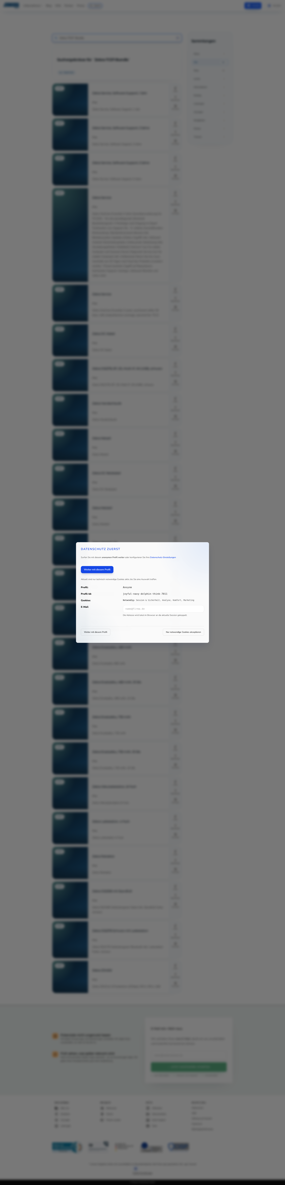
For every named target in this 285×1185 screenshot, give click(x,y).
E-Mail (84, 607)
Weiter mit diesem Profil (97, 569)
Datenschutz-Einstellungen (163, 557)
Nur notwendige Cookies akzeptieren (183, 632)
